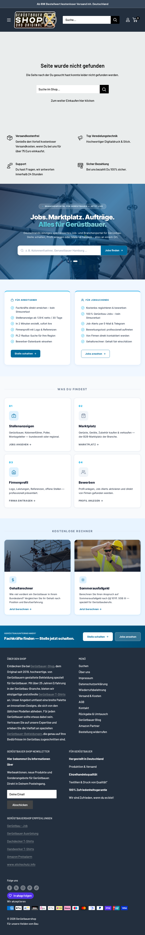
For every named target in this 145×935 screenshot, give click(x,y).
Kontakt (84, 708)
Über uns (84, 672)
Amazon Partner (89, 725)
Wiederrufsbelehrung (92, 690)
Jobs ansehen (93, 353)
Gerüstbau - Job (17, 825)
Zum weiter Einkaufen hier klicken (72, 100)
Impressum (86, 678)
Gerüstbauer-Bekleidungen (24, 733)
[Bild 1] (70, 261)
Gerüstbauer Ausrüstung (22, 833)
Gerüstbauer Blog (90, 719)
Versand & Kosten (90, 696)
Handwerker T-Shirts (20, 849)
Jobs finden (112, 250)
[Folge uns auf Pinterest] (29, 887)
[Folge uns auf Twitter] (16, 887)
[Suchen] (115, 20)
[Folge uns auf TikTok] (36, 887)
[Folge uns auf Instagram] (23, 887)
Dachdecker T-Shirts (20, 841)
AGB (81, 702)
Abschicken (20, 805)
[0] (135, 20)
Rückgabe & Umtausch (93, 714)
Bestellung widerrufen (93, 732)
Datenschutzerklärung (93, 684)
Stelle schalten (24, 353)
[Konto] (128, 20)
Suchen (83, 666)
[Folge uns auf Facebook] (9, 887)
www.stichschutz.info (21, 864)
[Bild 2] (74, 261)
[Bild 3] (76, 261)
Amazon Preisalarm (19, 856)
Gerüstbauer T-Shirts (52, 694)
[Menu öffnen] (9, 20)
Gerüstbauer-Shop (42, 666)
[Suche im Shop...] (104, 89)
